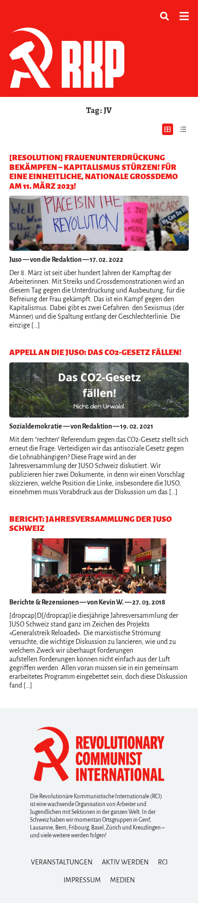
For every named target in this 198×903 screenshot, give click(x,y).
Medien (122, 880)
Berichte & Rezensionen (44, 602)
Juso (15, 259)
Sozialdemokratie (35, 426)
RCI (163, 862)
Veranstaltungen (62, 862)
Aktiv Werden (125, 862)
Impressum (82, 880)
